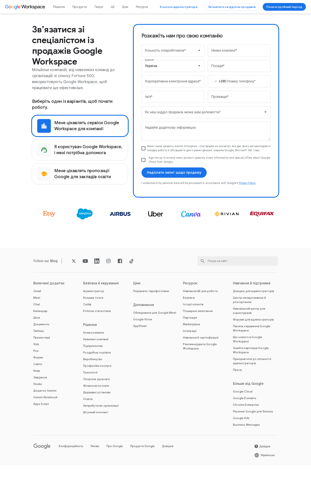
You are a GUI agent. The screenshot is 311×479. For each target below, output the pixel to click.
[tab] (80, 126)
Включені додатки (49, 283)
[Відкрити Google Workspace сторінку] (25, 6)
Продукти (79, 7)
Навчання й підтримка (251, 283)
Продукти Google (142, 446)
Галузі (99, 7)
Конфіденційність (71, 446)
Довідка (167, 446)
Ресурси (142, 7)
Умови (95, 446)
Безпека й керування (101, 283)
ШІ (112, 7)
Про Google (114, 446)
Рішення (59, 7)
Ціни (125, 7)
